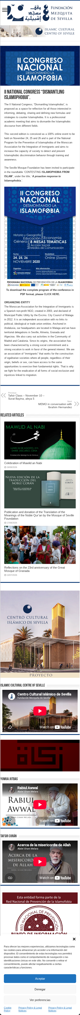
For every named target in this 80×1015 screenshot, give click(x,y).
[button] (74, 939)
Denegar (40, 989)
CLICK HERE (51, 294)
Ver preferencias (40, 1000)
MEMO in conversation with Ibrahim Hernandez (55, 404)
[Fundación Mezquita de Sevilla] (40, 12)
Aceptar (40, 978)
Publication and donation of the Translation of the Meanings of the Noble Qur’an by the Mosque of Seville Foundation (39, 515)
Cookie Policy (7, 1009)
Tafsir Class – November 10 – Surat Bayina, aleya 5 (26, 396)
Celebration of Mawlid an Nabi (23, 463)
